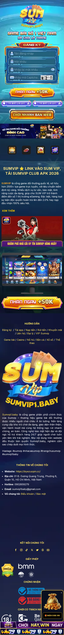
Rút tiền (42, 329)
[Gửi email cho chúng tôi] (48, 550)
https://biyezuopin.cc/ (28, 471)
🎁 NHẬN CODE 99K (52, 615)
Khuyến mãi (55, 329)
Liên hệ (21, 333)
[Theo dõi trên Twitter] (37, 550)
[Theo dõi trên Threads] (42, 550)
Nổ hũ (30, 339)
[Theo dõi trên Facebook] (15, 550)
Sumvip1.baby (10, 414)
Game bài (9, 339)
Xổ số (50, 339)
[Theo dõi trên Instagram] (21, 550)
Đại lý (30, 333)
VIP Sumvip (42, 333)
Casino (21, 339)
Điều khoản (27, 493)
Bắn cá (40, 339)
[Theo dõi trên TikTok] (26, 550)
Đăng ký (7, 329)
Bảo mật (41, 493)
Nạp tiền (30, 329)
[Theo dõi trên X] (32, 550)
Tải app (19, 329)
